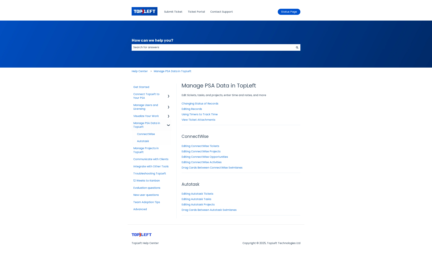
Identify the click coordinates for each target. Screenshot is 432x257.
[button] (168, 94)
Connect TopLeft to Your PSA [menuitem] (146, 96)
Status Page (289, 12)
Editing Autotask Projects (198, 204)
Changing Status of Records (200, 103)
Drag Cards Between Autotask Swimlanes (209, 210)
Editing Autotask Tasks (196, 199)
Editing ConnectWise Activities (202, 162)
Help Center (140, 71)
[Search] (297, 47)
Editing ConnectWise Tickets (200, 146)
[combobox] (213, 47)
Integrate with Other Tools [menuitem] (151, 166)
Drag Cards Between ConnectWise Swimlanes (212, 168)
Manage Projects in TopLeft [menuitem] (146, 150)
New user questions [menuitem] (146, 195)
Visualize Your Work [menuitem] (146, 116)
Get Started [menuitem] (141, 87)
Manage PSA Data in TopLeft (172, 71)
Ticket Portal (196, 12)
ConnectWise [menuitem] (146, 134)
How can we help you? (152, 40)
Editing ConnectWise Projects (201, 151)
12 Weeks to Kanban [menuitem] (146, 181)
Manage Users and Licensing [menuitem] (145, 107)
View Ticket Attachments (198, 120)
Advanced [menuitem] (140, 209)
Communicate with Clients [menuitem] (150, 159)
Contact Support (221, 12)
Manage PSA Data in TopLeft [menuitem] (146, 125)
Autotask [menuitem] (143, 141)
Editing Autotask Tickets (197, 194)
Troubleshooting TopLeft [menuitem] (149, 173)
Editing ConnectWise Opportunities (205, 157)
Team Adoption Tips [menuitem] (146, 202)
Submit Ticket (173, 12)
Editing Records (192, 109)
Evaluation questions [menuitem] (146, 188)
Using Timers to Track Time (200, 114)
